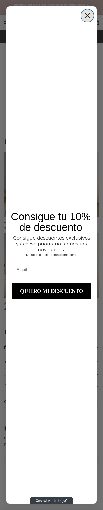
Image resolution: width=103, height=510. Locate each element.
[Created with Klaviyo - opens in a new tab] (51, 500)
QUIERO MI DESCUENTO (51, 291)
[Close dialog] (87, 15)
